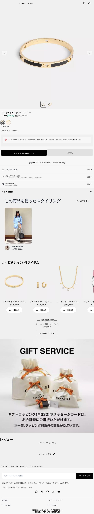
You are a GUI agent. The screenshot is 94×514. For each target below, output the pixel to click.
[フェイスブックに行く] (47, 492)
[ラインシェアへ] (42, 492)
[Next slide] (89, 52)
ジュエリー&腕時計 (17, 466)
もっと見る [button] (82, 201)
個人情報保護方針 (10, 487)
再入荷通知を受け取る (25, 153)
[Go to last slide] (4, 52)
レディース (5, 466)
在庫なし (70, 153)
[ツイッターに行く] (53, 492)
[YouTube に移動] (58, 492)
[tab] (25, 3)
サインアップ (84, 476)
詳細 (88, 177)
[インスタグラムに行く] (36, 492)
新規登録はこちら (47, 333)
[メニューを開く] (89, 3)
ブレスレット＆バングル (34, 466)
